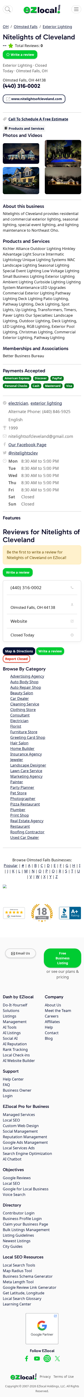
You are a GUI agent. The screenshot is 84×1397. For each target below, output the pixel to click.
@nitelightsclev (23, 453)
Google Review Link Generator (29, 1287)
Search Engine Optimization (27, 1153)
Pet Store (18, 793)
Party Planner (22, 787)
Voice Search (14, 1194)
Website (18, 621)
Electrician (19, 720)
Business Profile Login (22, 1218)
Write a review (22, 54)
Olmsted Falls (26, 26)
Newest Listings (17, 1240)
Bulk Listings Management (26, 1229)
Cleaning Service (24, 704)
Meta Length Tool (18, 1281)
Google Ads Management (25, 1142)
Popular (11, 865)
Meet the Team (58, 1010)
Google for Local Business (26, 1189)
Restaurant (20, 826)
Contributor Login (19, 1213)
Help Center (13, 1079)
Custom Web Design (21, 1125)
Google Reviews (17, 1177)
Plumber (17, 809)
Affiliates (52, 1021)
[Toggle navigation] (76, 9)
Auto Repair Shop (25, 687)
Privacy (45, 1376)
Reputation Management (25, 1136)
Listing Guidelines (18, 1235)
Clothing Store (23, 709)
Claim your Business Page (25, 1224)
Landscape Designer (28, 765)
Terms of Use (63, 1376)
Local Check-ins (16, 1055)
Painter (16, 781)
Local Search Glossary (22, 1298)
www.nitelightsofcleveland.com (36, 99)
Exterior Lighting (57, 26)
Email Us (23, 953)
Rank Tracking (15, 1049)
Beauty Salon (21, 692)
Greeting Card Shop (27, 737)
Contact (52, 1032)
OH (6, 26)
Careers (52, 1016)
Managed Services (19, 1114)
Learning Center (17, 1304)
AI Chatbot (12, 1159)
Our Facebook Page (27, 444)
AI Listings (12, 1032)
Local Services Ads (19, 1147)
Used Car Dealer (24, 837)
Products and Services (26, 128)
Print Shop (19, 815)
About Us (53, 1005)
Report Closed (16, 659)
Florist (15, 726)
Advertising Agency (27, 676)
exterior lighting (46, 403)
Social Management (20, 1131)
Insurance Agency (26, 754)
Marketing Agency (26, 776)
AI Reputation (15, 1043)
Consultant (20, 715)
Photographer (22, 798)
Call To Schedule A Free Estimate (38, 119)
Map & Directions (19, 651)
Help (49, 1027)
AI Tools (10, 1027)
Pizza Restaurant (25, 804)
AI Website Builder (19, 1060)
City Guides (13, 1246)
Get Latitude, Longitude (23, 1293)
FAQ (6, 1084)
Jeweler (16, 759)
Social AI (10, 1038)
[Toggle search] (8, 9)
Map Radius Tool (17, 1270)
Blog (49, 1038)
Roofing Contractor (27, 831)
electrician (18, 403)
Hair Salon (19, 743)
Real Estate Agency (26, 820)
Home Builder (22, 748)
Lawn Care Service (26, 770)
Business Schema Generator (28, 1276)
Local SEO (11, 1120)
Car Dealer (19, 698)
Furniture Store (23, 731)
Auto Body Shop (24, 681)
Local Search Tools (19, 1265)
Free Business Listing (63, 958)
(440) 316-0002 (26, 588)
